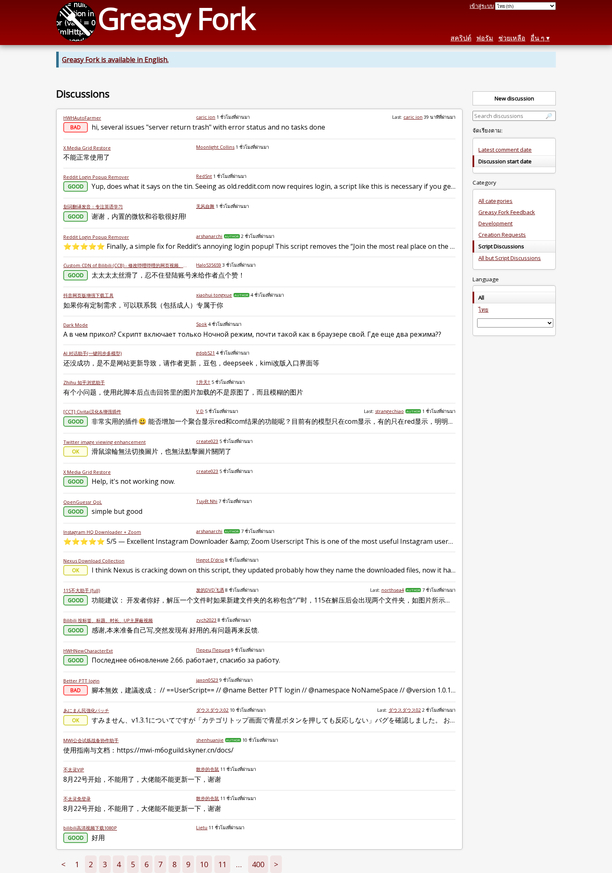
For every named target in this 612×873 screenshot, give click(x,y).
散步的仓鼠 (207, 769)
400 (258, 864)
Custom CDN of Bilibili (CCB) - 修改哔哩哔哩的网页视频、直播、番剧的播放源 (126, 265)
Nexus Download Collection (93, 561)
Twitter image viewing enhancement (104, 442)
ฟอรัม (484, 38)
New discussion (514, 98)
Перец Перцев (213, 650)
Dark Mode (75, 325)
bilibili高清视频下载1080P (90, 828)
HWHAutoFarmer (82, 118)
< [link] (63, 864)
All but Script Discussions (509, 258)
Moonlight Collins (215, 147)
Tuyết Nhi (206, 501)
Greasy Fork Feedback (506, 212)
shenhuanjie (210, 740)
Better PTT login (81, 681)
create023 (207, 441)
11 (222, 864)
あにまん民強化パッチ (86, 710)
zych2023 (206, 620)
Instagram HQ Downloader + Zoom (102, 532)
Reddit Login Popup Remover (96, 177)
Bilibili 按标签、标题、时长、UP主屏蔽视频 (108, 620)
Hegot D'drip (210, 560)
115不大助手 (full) (81, 590)
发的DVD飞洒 (210, 590)
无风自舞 (205, 206)
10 (204, 864)
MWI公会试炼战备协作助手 (91, 740)
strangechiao (389, 411)
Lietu (201, 827)
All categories (495, 201)
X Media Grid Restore (87, 148)
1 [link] (77, 864)
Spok (201, 324)
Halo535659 (208, 265)
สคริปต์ (460, 38)
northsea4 (392, 590)
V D (200, 411)
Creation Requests (502, 234)
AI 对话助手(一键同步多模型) (92, 353)
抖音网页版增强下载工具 (88, 295)
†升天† (203, 382)
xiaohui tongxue (214, 295)
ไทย (483, 309)
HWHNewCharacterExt (88, 651)
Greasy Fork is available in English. (115, 59)
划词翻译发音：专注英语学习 (93, 206)
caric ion (205, 117)
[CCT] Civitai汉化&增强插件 (92, 411)
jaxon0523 (207, 680)
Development (495, 223)
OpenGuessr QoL (82, 502)
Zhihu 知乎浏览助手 (84, 382)
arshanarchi (209, 236)
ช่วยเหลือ (511, 38)
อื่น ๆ (537, 38)
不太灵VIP (73, 769)
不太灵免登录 (77, 798)
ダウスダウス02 (212, 710)
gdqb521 (205, 353)
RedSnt (204, 176)
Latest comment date (505, 149)
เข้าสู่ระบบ (482, 6)
